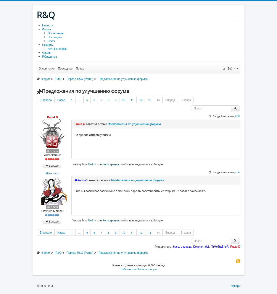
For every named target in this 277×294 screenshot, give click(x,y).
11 (132, 100)
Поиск (51, 41)
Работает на (129, 269)
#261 (237, 116)
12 (140, 100)
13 (149, 100)
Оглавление (55, 33)
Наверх (235, 286)
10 (123, 100)
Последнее (55, 37)
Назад (61, 100)
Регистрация (111, 164)
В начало (46, 100)
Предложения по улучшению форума (134, 124)
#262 (237, 172)
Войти (92, 164)
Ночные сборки (57, 49)
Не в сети (52, 151)
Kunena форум (147, 269)
